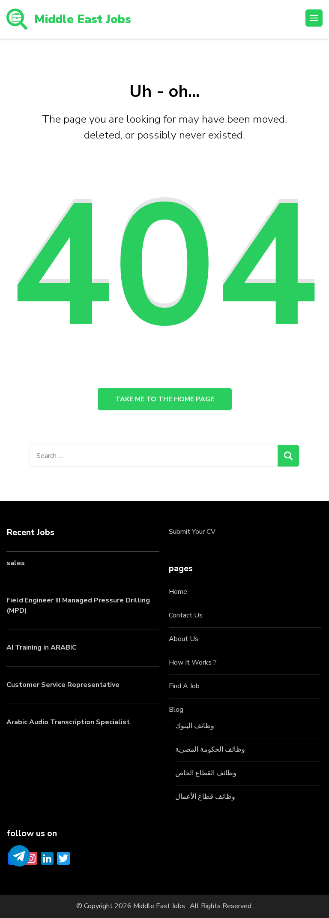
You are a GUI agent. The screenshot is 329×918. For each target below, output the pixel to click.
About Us (183, 639)
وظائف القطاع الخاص (205, 773)
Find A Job (184, 686)
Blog (176, 709)
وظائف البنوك (194, 726)
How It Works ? (193, 662)
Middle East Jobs (82, 19)
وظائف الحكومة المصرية (210, 749)
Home (178, 591)
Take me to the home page (164, 399)
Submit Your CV (192, 531)
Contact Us (186, 615)
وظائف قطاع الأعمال (205, 796)
